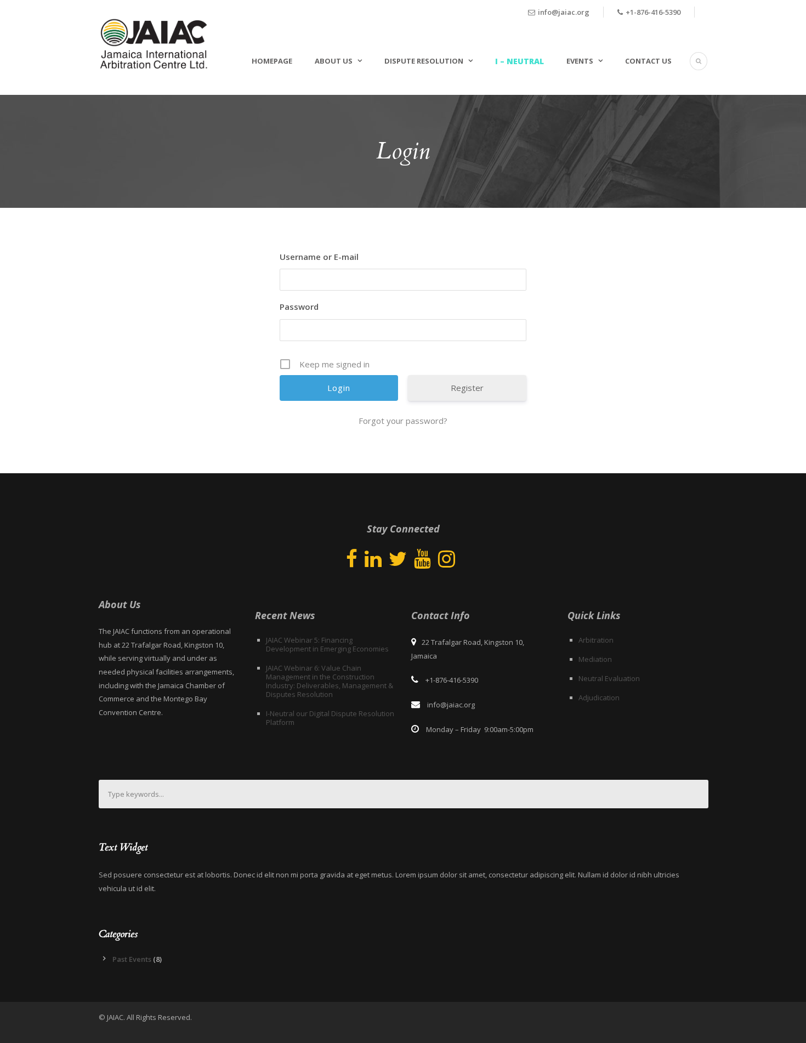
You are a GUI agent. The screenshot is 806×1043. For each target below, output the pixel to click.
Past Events (131, 959)
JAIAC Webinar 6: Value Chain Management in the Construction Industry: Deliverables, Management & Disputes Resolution (329, 681)
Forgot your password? (403, 420)
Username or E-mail (319, 256)
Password (299, 306)
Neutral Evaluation (609, 678)
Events (579, 61)
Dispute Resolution (423, 61)
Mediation (595, 659)
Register (467, 387)
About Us (334, 61)
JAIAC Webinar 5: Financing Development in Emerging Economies (327, 644)
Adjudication (599, 697)
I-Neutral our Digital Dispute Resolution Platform (330, 717)
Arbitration (596, 640)
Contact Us (648, 61)
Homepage (272, 61)
